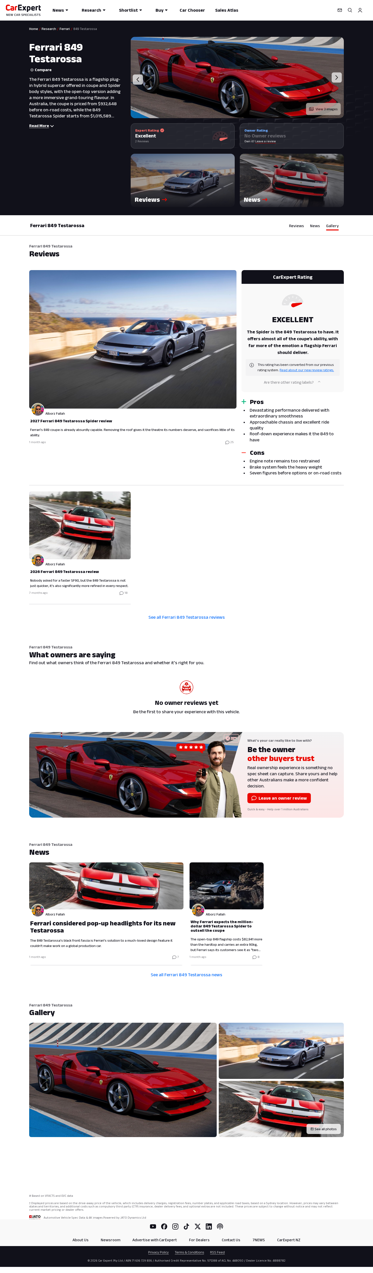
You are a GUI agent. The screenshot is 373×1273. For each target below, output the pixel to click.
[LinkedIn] (209, 1226)
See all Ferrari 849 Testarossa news (186, 974)
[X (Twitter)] (198, 1226)
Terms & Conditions (189, 1252)
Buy (159, 10)
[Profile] (360, 10)
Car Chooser (192, 10)
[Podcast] (220, 1226)
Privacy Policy (158, 1252)
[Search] (350, 10)
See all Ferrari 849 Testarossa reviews (186, 617)
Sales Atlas (226, 10)
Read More (39, 125)
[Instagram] (175, 1226)
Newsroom (110, 1240)
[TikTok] (186, 1226)
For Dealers (199, 1240)
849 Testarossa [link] (85, 29)
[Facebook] (164, 1226)
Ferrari (65, 29)
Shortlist (128, 10)
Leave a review (265, 141)
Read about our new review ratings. (307, 370)
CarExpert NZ (288, 1240)
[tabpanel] (186, 436)
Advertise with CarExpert (154, 1240)
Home (33, 29)
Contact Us (231, 1240)
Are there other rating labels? (289, 382)
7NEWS (258, 1240)
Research (91, 10)
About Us (81, 1240)
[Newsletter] (340, 10)
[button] (183, 180)
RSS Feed (217, 1252)
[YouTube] (153, 1226)
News (58, 10)
